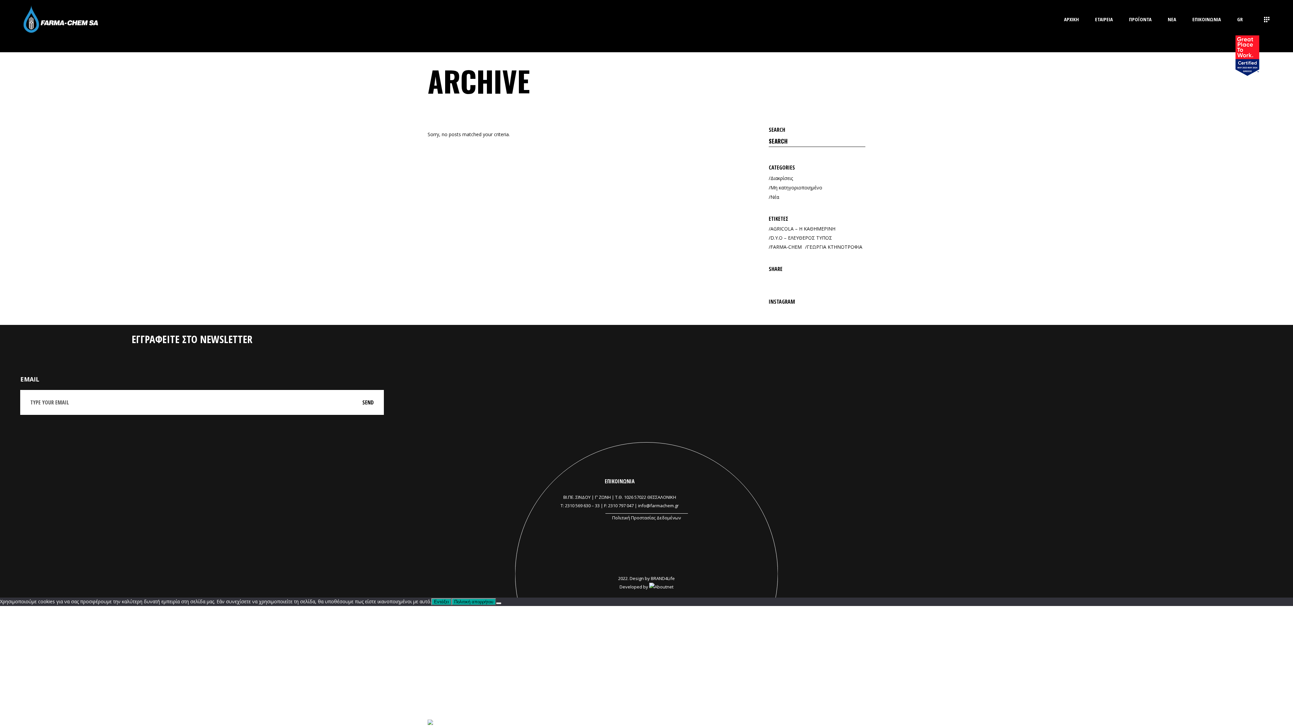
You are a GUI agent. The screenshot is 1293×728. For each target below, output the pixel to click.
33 (597, 506)
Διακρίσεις (781, 178)
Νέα (774, 197)
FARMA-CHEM (786, 247)
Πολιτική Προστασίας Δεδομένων (646, 518)
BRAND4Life (663, 578)
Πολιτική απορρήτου (473, 601)
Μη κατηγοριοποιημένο (796, 187)
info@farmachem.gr (658, 506)
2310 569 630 (578, 506)
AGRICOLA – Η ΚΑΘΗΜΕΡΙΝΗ (802, 228)
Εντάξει (441, 601)
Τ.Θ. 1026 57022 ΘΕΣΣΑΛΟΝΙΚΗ (645, 497)
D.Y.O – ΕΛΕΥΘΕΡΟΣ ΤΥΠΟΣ (801, 238)
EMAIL (29, 379)
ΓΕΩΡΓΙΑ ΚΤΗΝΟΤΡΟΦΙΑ (834, 247)
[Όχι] (498, 603)
